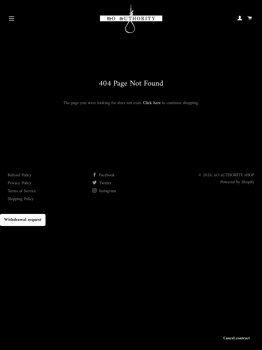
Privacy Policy (19, 183)
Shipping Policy (21, 199)
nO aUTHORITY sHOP (234, 175)
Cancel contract (236, 338)
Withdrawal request (22, 220)
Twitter (104, 183)
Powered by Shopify (237, 182)
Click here (152, 103)
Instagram (107, 191)
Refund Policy (19, 175)
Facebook (106, 175)
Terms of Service (22, 191)
